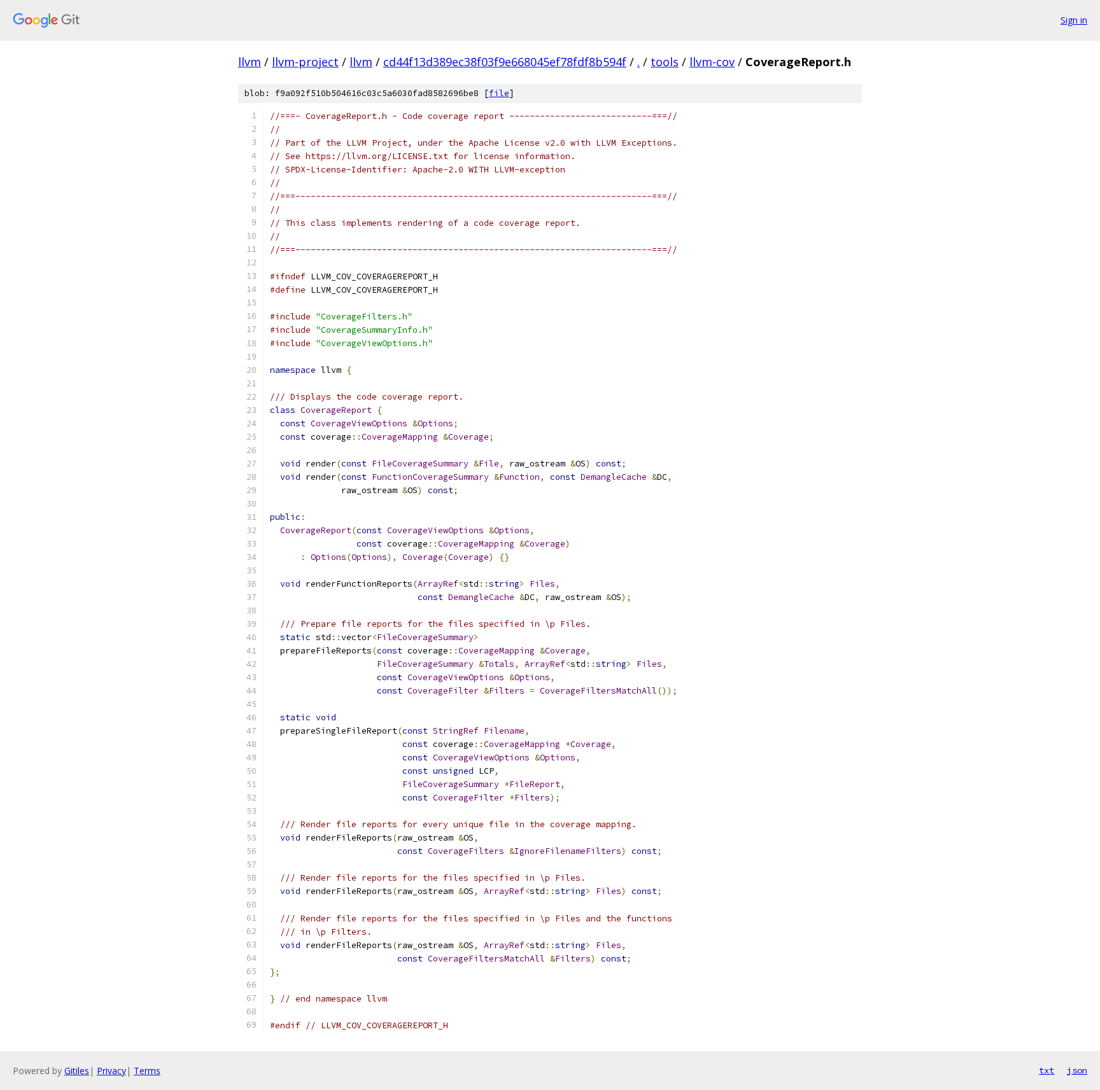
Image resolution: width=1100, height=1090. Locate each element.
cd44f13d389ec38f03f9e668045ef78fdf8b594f (504, 61)
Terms (147, 1071)
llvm (249, 61)
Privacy (111, 1071)
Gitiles (76, 1071)
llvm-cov (712, 61)
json (1077, 1070)
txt (1046, 1070)
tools (665, 61)
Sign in (1074, 20)
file (499, 93)
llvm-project (305, 61)
